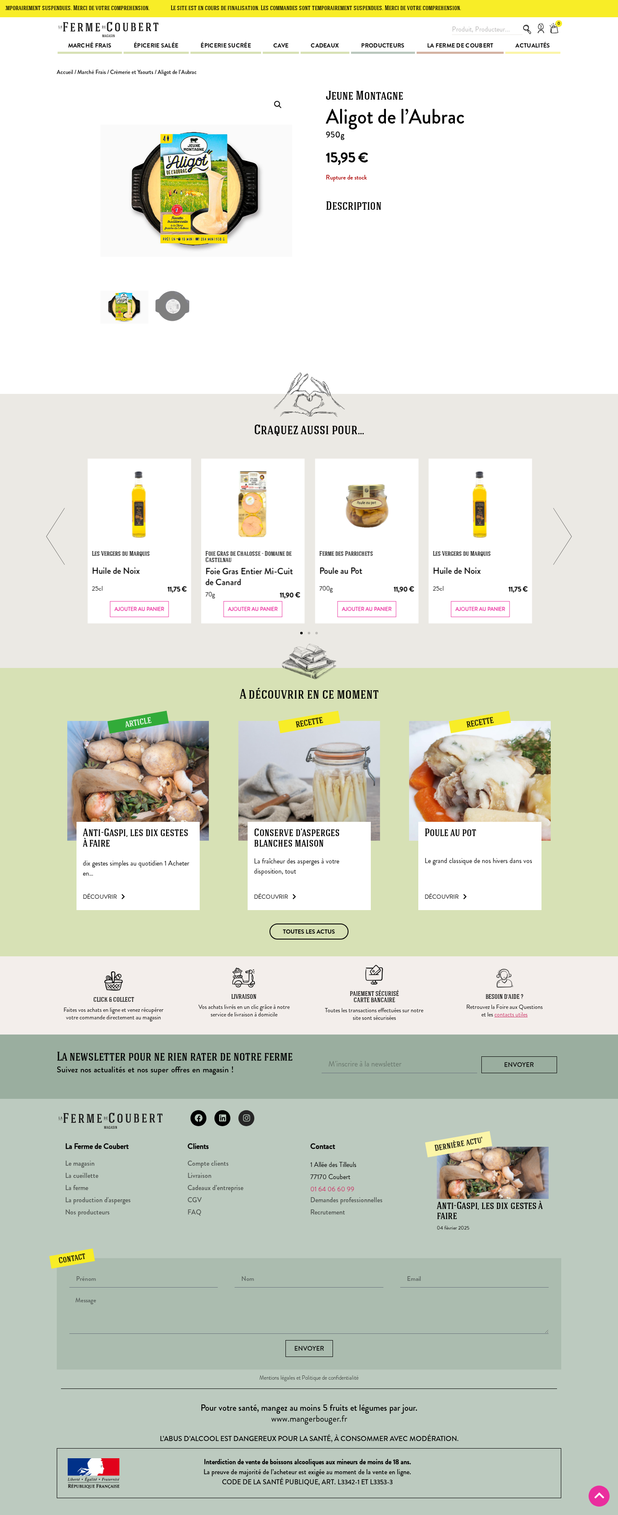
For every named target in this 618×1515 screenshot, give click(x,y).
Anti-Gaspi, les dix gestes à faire (135, 838)
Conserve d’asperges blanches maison (297, 838)
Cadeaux (325, 45)
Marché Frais (91, 72)
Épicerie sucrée (226, 45)
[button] (277, 104)
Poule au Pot (340, 571)
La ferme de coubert (460, 45)
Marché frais (90, 45)
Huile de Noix (116, 571)
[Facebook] (198, 1118)
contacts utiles (511, 1014)
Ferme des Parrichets (346, 554)
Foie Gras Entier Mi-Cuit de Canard (249, 577)
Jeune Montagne (364, 96)
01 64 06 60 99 (332, 1189)
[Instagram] (246, 1118)
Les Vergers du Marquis (121, 554)
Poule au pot (450, 833)
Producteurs (382, 45)
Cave (280, 45)
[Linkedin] (222, 1118)
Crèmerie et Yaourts (131, 72)
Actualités (532, 45)
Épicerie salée (156, 45)
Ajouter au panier (139, 609)
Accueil (65, 72)
